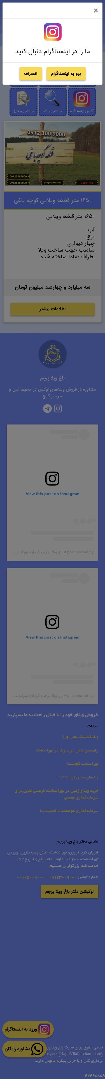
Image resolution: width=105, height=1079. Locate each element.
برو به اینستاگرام (66, 73)
